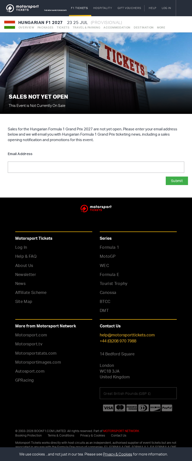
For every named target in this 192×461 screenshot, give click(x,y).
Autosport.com (29, 371)
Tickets (63, 27)
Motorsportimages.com (38, 362)
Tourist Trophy (114, 283)
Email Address (20, 154)
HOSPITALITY (102, 8)
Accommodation (117, 27)
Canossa (108, 292)
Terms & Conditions (61, 435)
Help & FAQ (25, 256)
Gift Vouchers (129, 8)
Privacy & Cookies (92, 435)
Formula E (109, 274)
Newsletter (25, 274)
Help (152, 8)
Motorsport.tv (28, 343)
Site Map (23, 301)
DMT (104, 310)
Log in (166, 8)
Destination (144, 27)
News (20, 283)
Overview (26, 27)
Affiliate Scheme (31, 292)
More (161, 27)
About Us (24, 265)
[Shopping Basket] (184, 8)
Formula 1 (109, 247)
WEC (104, 265)
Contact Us (118, 435)
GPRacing (24, 380)
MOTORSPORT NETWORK (121, 431)
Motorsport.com (31, 334)
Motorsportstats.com (36, 353)
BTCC (105, 301)
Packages (46, 27)
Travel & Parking (86, 27)
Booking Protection (28, 435)
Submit (177, 181)
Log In (21, 247)
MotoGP (108, 256)
